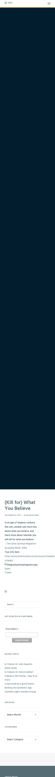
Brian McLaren (32, 515)
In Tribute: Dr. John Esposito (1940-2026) (18, 666)
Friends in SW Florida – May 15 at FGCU (21, 678)
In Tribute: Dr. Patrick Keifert (19, 672)
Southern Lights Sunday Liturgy (20, 692)
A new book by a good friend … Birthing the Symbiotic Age (20, 686)
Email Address (12, 629)
